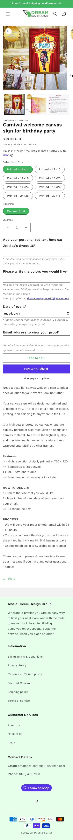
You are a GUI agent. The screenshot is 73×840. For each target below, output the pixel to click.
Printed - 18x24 (50, 186)
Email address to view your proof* (31, 332)
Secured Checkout (20, 683)
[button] (8, 14)
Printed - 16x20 (50, 178)
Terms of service (19, 700)
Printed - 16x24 (18, 186)
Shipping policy (18, 691)
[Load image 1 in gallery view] (14, 104)
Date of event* (14, 306)
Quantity (8, 219)
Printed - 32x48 (50, 195)
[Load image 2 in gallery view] (36, 104)
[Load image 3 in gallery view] (58, 104)
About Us (14, 725)
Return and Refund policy (25, 674)
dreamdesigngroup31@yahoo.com (48, 298)
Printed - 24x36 (18, 195)
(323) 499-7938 (29, 774)
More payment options (36, 378)
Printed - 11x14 (18, 169)
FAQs (11, 742)
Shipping (7, 144)
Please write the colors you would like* (35, 271)
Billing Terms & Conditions (25, 656)
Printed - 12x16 (50, 169)
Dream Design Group (41, 833)
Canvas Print (16, 211)
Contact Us (15, 734)
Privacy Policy (17, 665)
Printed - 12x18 (18, 178)
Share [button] (11, 578)
